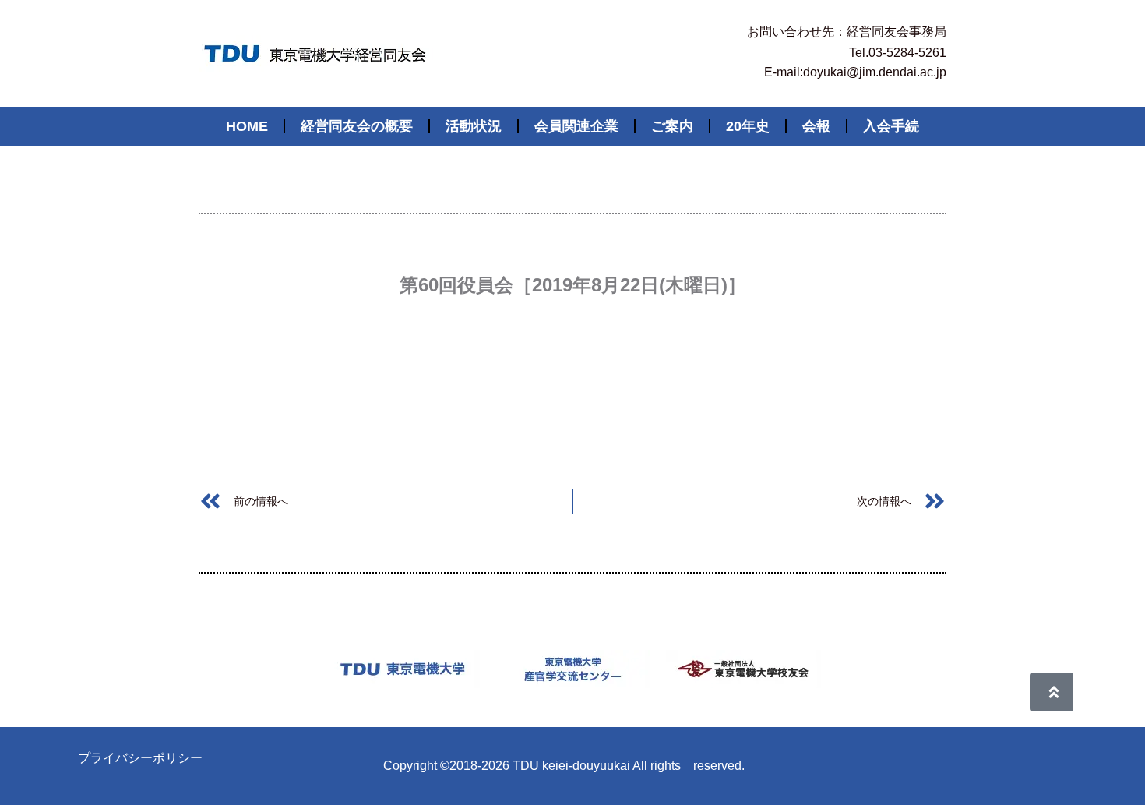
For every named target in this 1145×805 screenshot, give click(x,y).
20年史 (748, 126)
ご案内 (672, 126)
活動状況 (474, 126)
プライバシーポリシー (140, 757)
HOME (247, 126)
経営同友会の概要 (357, 126)
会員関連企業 (576, 126)
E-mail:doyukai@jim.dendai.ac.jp (855, 72)
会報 (816, 126)
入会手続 (891, 126)
